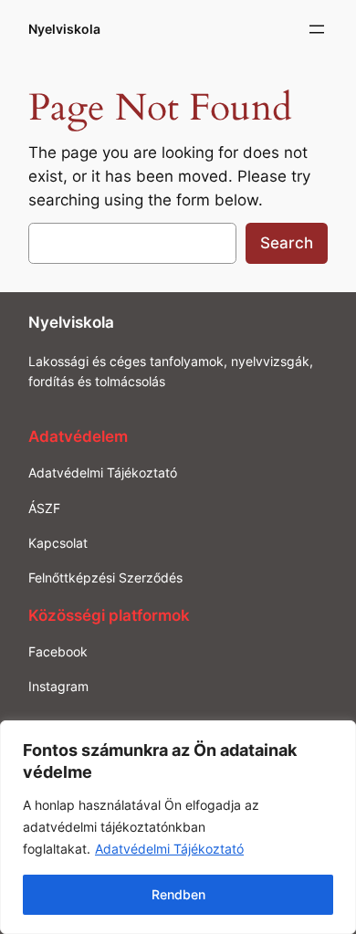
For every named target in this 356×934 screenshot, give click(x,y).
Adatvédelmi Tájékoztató (169, 848)
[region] (178, 827)
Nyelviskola (64, 29)
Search (286, 243)
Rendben (178, 894)
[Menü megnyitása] (317, 29)
